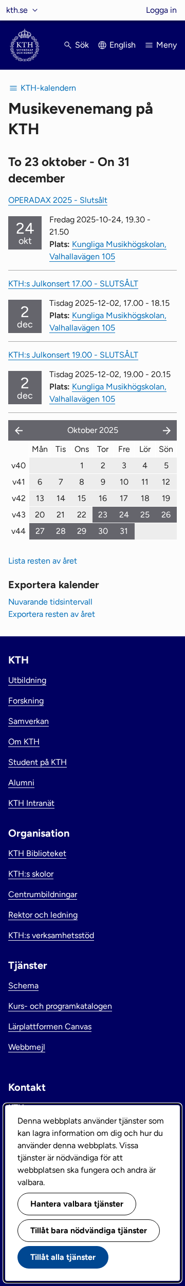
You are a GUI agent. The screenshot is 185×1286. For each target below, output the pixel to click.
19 (166, 498)
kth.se (17, 10)
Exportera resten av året (51, 614)
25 (145, 515)
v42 (19, 498)
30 (103, 531)
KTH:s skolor (30, 874)
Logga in (161, 10)
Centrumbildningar (42, 894)
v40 (18, 465)
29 (81, 531)
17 (124, 498)
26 (166, 515)
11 (145, 482)
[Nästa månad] (167, 430)
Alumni (21, 782)
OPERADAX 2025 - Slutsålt (57, 200)
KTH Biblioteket (37, 853)
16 (103, 498)
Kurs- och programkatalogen (60, 1006)
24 (124, 515)
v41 (18, 482)
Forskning (26, 701)
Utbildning (27, 680)
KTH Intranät (31, 803)
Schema (23, 985)
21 (61, 515)
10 (124, 482)
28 (61, 531)
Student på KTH (37, 762)
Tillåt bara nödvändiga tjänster (88, 1230)
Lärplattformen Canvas (49, 1026)
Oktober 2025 (92, 430)
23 (102, 515)
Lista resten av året (42, 561)
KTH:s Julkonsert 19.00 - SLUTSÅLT (73, 355)
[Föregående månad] (16, 430)
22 (81, 515)
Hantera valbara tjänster (76, 1204)
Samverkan (28, 721)
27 (40, 531)
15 (82, 498)
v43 (19, 515)
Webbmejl (26, 1047)
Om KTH (24, 741)
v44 (18, 531)
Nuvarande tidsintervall (50, 602)
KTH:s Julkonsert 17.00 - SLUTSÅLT (73, 283)
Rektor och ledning (43, 915)
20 (40, 515)
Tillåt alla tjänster (63, 1257)
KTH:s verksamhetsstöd (51, 935)
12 (166, 482)
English (122, 45)
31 (124, 531)
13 (40, 498)
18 (145, 498)
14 (61, 498)
